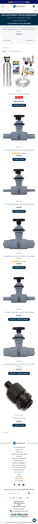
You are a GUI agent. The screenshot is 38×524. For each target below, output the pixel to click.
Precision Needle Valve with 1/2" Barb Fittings (19, 150)
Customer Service (19, 447)
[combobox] (19, 10)
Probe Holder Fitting (19, 418)
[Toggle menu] (5, 6)
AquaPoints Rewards (19, 458)
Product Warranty (19, 463)
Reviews (19, 476)
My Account (19, 472)
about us (19, 452)
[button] (19, 40)
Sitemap (30, 522)
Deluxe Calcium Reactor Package (19, 94)
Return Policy (19, 460)
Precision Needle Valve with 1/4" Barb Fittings (19, 204)
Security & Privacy (19, 465)
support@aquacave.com (20, 511)
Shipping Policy (19, 469)
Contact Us (19, 449)
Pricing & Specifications (19, 454)
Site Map (19, 456)
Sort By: (4, 51)
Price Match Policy (19, 467)
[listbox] (15, 51)
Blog (19, 474)
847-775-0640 (20, 509)
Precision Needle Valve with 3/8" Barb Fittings (19, 312)
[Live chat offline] (34, 520)
